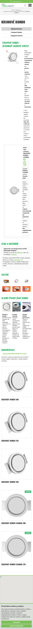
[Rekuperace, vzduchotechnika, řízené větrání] (13, 5)
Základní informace (16, 29)
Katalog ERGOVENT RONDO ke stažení (15, 353)
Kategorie (17, 10)
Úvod (12, 10)
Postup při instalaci (16, 32)
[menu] (30, 5)
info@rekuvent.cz (17, 1)
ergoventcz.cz (18, 260)
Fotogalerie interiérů (16, 35)
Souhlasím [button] (16, 622)
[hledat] (25, 5)
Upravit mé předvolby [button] (16, 626)
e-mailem (14, 254)
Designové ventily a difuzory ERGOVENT (14, 11)
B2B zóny (20, 252)
